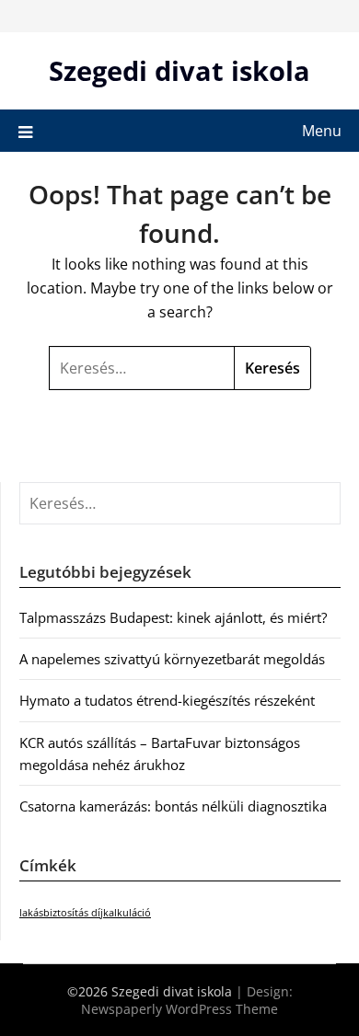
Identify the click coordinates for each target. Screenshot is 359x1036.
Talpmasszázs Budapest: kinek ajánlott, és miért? (173, 617)
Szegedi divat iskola (179, 70)
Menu (322, 131)
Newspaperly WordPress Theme (179, 1009)
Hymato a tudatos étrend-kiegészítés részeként (167, 700)
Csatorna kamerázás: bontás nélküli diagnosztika (173, 806)
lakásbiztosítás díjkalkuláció (85, 912)
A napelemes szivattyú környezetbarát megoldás (172, 659)
